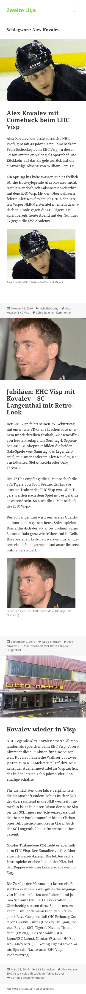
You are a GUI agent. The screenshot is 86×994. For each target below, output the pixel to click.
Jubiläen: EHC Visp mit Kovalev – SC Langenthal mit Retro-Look (41, 401)
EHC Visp (23, 312)
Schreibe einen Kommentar (53, 312)
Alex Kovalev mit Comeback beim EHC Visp (38, 120)
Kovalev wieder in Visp (41, 729)
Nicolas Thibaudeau (32, 973)
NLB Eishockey (49, 308)
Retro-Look (57, 646)
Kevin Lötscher (40, 646)
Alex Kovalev (69, 969)
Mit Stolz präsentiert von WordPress (30, 989)
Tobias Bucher (55, 973)
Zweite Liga (21, 10)
